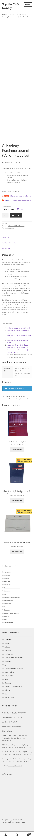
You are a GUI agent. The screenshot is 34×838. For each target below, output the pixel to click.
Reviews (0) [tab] (6, 248)
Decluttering (7, 584)
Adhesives (7, 575)
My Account (5, 835)
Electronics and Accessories (12, 588)
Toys (5, 619)
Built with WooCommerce (16, 822)
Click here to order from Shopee (20, 196)
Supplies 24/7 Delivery (10, 6)
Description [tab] (5, 237)
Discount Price (6, 206)
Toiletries (6, 616)
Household (7, 591)
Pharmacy (7, 610)
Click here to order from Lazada (21, 200)
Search (17, 835)
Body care (7, 581)
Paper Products (8, 600)
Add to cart (16, 215)
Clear (21, 209)
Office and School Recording (17, 15)
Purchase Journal (9, 228)
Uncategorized (8, 622)
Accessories (7, 572)
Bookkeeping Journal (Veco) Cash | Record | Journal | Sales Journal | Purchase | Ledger (18, 349)
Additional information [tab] (9, 243)
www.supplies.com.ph (15, 766)
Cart (26, 833)
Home (6, 15)
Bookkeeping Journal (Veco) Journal (18, 328)
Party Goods (7, 603)
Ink (5, 594)
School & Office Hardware (11, 613)
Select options (17, 449)
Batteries (6, 578)
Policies (4, 822)
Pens (5, 607)
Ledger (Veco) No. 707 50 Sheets (17, 345)
